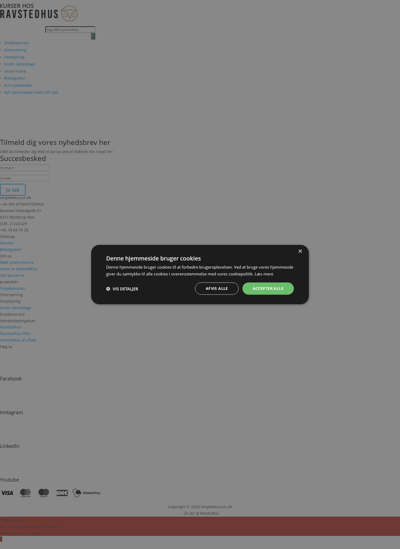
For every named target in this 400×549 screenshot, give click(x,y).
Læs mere (264, 273)
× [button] (300, 251)
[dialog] (200, 274)
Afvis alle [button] (217, 288)
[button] (122, 288)
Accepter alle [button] (268, 288)
